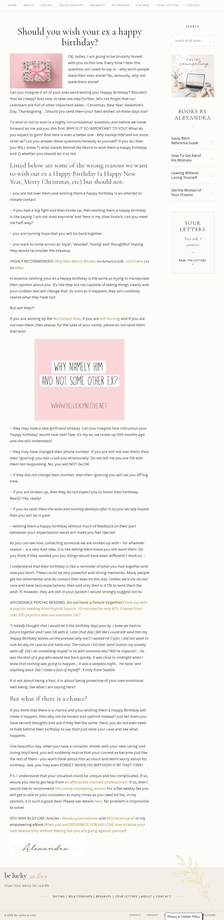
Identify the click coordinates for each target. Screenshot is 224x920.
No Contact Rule (67, 318)
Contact (193, 5)
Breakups (97, 5)
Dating (46, 5)
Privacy (152, 915)
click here (134, 261)
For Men (142, 5)
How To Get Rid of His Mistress (186, 158)
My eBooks (120, 5)
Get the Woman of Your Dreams (186, 192)
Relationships (71, 5)
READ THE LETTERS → (192, 262)
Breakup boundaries (80, 818)
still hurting (110, 318)
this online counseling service (80, 788)
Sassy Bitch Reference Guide (184, 140)
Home (12, 5)
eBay (19, 267)
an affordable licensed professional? (96, 782)
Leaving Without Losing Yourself (184, 175)
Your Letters (167, 5)
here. (98, 801)
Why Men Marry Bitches (75, 261)
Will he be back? (121, 818)
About (29, 5)
